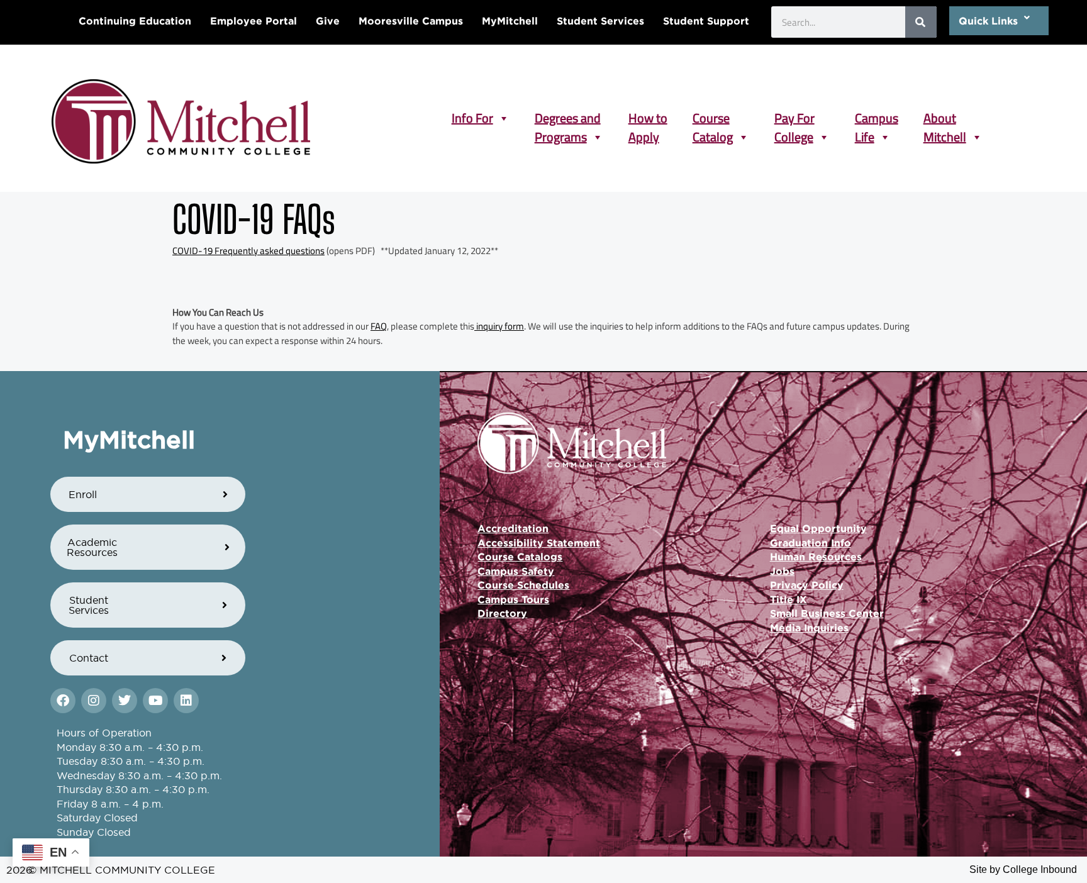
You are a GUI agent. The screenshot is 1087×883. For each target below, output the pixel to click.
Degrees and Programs (568, 118)
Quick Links (988, 20)
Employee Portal (253, 20)
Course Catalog (713, 118)
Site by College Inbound (1023, 869)
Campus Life (876, 118)
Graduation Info (810, 542)
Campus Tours (513, 599)
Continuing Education (135, 20)
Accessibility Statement (538, 542)
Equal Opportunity (818, 528)
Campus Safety (515, 571)
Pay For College (794, 118)
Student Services (600, 20)
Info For (472, 118)
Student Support (706, 20)
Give (328, 20)
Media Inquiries (809, 627)
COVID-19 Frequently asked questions (248, 251)
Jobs (782, 571)
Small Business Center (827, 613)
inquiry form (499, 326)
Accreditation (513, 528)
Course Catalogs (519, 556)
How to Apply (647, 118)
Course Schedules (523, 585)
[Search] (921, 22)
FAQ (379, 326)
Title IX (788, 599)
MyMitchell (510, 20)
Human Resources (816, 556)
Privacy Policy (807, 585)
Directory (502, 613)
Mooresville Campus (411, 20)
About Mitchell (944, 118)
